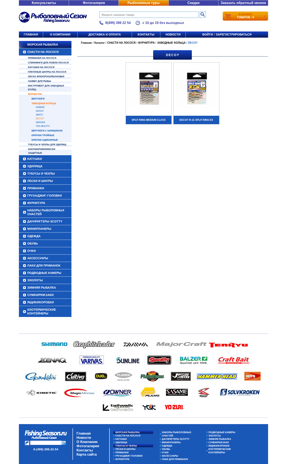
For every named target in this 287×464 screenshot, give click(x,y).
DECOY (40, 118)
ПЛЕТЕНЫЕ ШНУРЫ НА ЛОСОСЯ (47, 72)
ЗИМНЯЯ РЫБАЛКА (41, 287)
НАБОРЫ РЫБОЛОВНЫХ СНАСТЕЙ (45, 212)
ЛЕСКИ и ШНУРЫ (40, 181)
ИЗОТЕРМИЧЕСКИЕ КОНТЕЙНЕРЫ (41, 311)
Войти (207, 34)
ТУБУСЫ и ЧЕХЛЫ (41, 173)
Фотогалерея (94, 3)
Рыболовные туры (144, 3)
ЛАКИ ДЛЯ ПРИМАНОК (44, 265)
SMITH (39, 114)
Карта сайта (86, 454)
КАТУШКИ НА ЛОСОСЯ (41, 67)
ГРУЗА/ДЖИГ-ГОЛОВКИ (44, 195)
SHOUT (40, 111)
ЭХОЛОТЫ (35, 280)
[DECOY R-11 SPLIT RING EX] (196, 88)
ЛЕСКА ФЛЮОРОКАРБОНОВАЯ (46, 76)
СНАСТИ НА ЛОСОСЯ (43, 52)
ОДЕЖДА (34, 236)
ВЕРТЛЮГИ (38, 98)
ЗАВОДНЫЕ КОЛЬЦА (44, 103)
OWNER (40, 107)
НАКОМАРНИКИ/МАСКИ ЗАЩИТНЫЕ (41, 151)
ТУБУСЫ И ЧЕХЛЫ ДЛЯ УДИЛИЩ (47, 144)
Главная (31, 34)
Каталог (99, 42)
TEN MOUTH (43, 126)
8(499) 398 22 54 (118, 23)
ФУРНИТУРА (35, 94)
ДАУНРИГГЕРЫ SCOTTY (44, 221)
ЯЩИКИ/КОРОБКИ (40, 302)
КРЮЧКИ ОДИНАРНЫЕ (45, 140)
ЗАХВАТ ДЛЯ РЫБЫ (39, 81)
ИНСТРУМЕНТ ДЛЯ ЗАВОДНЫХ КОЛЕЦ (46, 87)
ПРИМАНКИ (35, 188)
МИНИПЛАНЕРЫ (39, 228)
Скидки (193, 3)
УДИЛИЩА (34, 166)
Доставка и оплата (104, 34)
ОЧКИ (31, 250)
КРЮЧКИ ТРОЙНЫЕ (43, 135)
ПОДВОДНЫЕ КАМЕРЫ (44, 273)
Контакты (146, 34)
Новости (173, 34)
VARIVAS (40, 122)
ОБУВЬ (32, 243)
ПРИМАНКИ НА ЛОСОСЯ (42, 58)
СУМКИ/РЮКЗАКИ (40, 295)
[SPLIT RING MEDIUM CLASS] (148, 88)
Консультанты (44, 3)
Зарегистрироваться (233, 34)
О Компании (86, 442)
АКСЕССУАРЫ (37, 258)
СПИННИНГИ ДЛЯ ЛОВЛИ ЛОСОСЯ (48, 62)
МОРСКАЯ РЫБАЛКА (42, 44)
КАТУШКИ (34, 158)
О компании (60, 34)
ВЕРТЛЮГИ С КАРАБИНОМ (47, 130)
